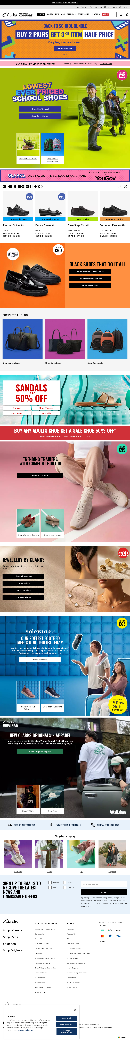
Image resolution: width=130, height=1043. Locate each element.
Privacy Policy (86, 900)
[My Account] (121, 14)
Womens (56, 882)
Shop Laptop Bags (11, 363)
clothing (96, 14)
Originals (71, 14)
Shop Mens (10, 937)
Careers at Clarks (73, 944)
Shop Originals (13, 950)
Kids (63, 14)
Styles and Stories (73, 982)
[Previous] (119, 186)
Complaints (39, 934)
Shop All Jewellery (23, 576)
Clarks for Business (74, 948)
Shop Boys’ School (40, 116)
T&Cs (65, 54)
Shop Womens (13, 930)
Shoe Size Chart (41, 973)
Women (50, 14)
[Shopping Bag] (127, 14)
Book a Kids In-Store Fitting (45, 929)
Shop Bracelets (23, 590)
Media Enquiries (72, 968)
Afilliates (70, 939)
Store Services (40, 982)
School (40, 14)
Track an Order (40, 992)
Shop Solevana (40, 659)
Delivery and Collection (43, 948)
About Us (70, 929)
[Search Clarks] (113, 14)
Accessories (83, 14)
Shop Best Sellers (90, 286)
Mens (69, 882)
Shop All (17, 408)
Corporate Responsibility (76, 963)
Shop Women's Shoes (50, 436)
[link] (18, 216)
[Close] (75, 1010)
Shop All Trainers (40, 476)
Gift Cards (38, 953)
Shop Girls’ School (40, 109)
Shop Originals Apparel (40, 752)
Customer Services (41, 944)
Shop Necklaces (23, 597)
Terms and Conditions (43, 987)
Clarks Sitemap (72, 958)
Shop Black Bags (53, 363)
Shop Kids (9, 943)
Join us (104, 892)
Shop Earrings (23, 583)
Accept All (66, 1018)
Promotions (71, 978)
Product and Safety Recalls (44, 958)
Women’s (46, 408)
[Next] (125, 186)
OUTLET (106, 14)
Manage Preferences (66, 1031)
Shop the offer (65, 48)
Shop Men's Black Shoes (90, 279)
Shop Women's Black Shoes (90, 272)
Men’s (16, 413)
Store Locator (40, 978)
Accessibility (71, 934)
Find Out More (106, 64)
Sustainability (72, 987)
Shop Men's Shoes (73, 436)
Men (57, 14)
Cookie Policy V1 (25, 1030)
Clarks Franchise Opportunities (78, 953)
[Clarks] (17, 14)
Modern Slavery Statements (77, 973)
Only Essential (66, 1024)
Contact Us (39, 939)
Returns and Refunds (42, 963)
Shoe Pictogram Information (45, 968)
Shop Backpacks (95, 363)
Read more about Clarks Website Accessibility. (82, 1024)
